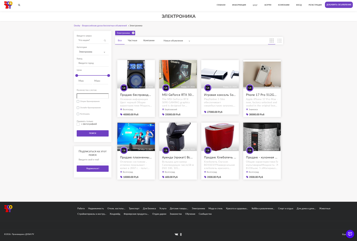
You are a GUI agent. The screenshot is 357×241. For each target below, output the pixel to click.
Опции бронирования (90, 101)
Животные (324, 208)
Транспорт (134, 208)
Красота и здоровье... (237, 208)
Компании (149, 40)
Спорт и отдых (285, 208)
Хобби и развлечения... (263, 208)
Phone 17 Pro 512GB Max (262, 94)
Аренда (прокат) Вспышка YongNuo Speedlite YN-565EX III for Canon (178, 157)
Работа (81, 208)
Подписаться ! (92, 169)
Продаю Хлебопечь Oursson (220, 157)
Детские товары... (179, 208)
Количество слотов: (87, 90)
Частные (132, 40)
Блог (255, 5)
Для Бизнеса (149, 208)
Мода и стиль (215, 208)
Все (120, 40)
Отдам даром (159, 214)
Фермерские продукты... (136, 214)
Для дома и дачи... (306, 208)
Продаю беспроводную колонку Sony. (136, 94)
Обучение (190, 214)
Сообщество (205, 214)
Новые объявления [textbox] (173, 41)
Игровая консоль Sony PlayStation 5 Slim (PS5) (220, 94)
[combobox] (93, 52)
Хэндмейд (115, 214)
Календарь (85, 114)
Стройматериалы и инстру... (91, 214)
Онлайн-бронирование (90, 108)
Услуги (162, 208)
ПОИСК (92, 133)
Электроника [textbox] (85, 52)
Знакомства (176, 214)
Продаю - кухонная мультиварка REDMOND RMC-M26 (262, 157)
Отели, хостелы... (116, 208)
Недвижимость (96, 208)
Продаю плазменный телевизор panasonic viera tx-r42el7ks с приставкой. (136, 157)
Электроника (123, 33)
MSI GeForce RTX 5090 (178, 94)
